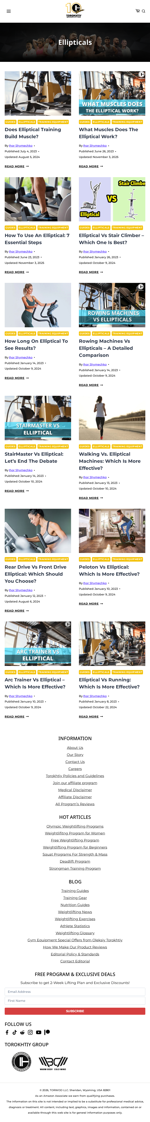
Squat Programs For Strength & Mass (75, 854)
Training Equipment (53, 121)
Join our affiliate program (75, 783)
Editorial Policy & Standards (75, 954)
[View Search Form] (144, 11)
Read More (17, 166)
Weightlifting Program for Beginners (75, 847)
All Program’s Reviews (75, 804)
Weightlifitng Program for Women (75, 833)
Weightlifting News (75, 912)
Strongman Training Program (75, 868)
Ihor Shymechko (20, 145)
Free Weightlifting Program (75, 840)
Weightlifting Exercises (75, 919)
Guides (10, 121)
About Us (75, 748)
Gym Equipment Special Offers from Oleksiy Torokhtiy (75, 940)
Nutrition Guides (75, 905)
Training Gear (75, 898)
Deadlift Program (75, 861)
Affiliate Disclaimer (75, 797)
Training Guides (75, 891)
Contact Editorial (75, 961)
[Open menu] (9, 11)
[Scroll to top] (140, 1106)
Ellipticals (27, 121)
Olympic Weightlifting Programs (75, 826)
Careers (75, 769)
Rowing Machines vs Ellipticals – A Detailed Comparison (106, 348)
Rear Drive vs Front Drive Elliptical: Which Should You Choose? (35, 574)
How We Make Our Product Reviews (75, 947)
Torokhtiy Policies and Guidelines (75, 776)
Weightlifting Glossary (75, 933)
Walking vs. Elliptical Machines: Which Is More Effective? (110, 461)
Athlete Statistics (75, 926)
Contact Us (75, 762)
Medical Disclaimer (75, 790)
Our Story (75, 755)
